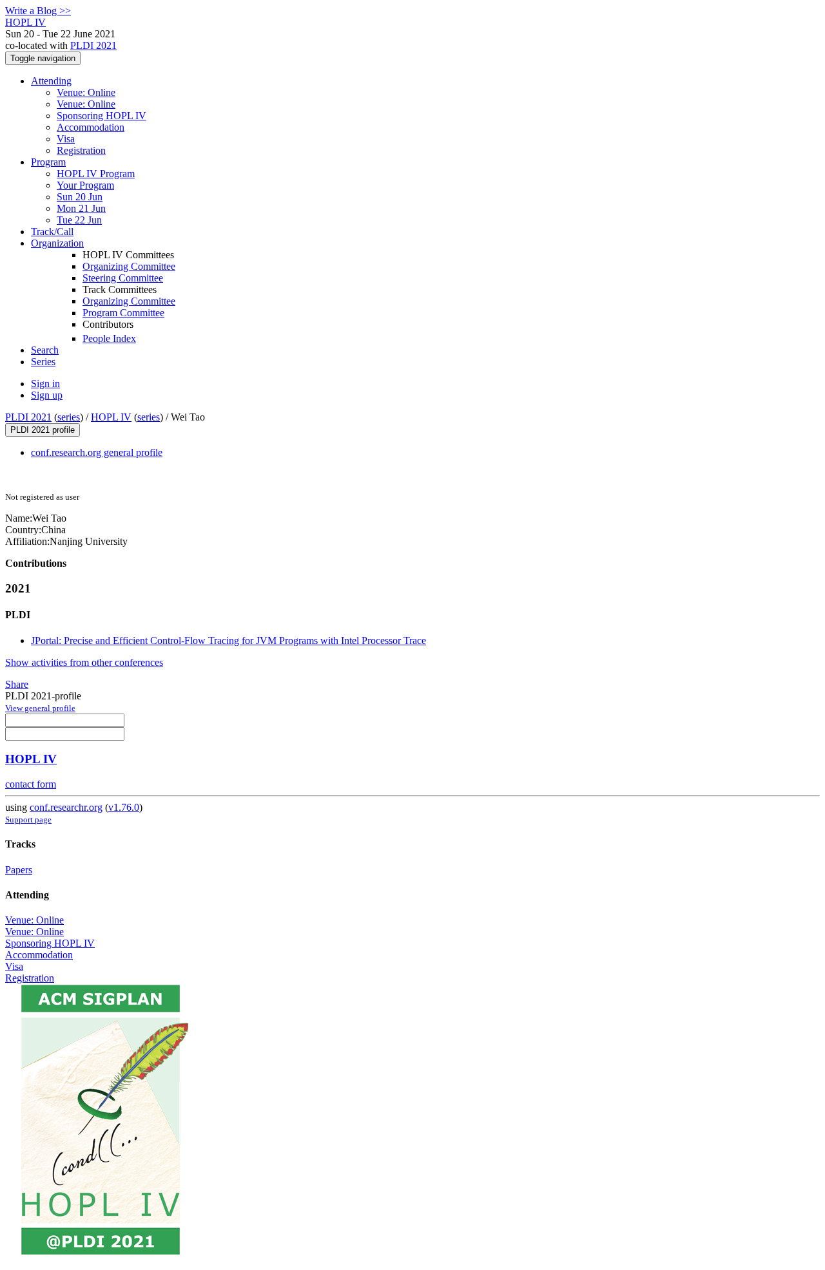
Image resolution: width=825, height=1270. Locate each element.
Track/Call (52, 231)
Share (16, 684)
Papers (18, 869)
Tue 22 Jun (79, 219)
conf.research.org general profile (96, 452)
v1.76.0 (123, 807)
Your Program (85, 185)
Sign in (45, 383)
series (68, 417)
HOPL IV (111, 417)
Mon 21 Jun (81, 208)
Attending (51, 80)
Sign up (47, 395)
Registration (81, 150)
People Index (109, 338)
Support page (28, 819)
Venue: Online (86, 92)
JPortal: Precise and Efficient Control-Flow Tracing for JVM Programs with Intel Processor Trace (228, 640)
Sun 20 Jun (79, 196)
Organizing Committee (128, 266)
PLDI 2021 (93, 45)
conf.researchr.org (66, 807)
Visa (66, 138)
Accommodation (90, 127)
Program (48, 161)
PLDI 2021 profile (42, 430)
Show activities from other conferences (84, 662)
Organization (57, 243)
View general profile (40, 708)
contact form (30, 784)
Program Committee (123, 312)
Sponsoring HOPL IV (101, 115)
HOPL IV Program (96, 173)
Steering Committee (122, 277)
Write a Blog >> (38, 10)
